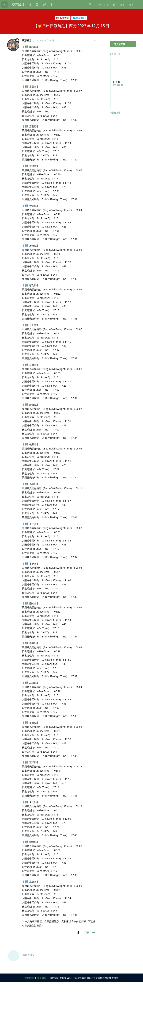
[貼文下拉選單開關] (93, 932)
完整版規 (41, 977)
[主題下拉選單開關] (133, 44)
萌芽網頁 (29, 977)
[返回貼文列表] (4, 4)
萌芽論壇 (18, 4)
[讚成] (79, 932)
